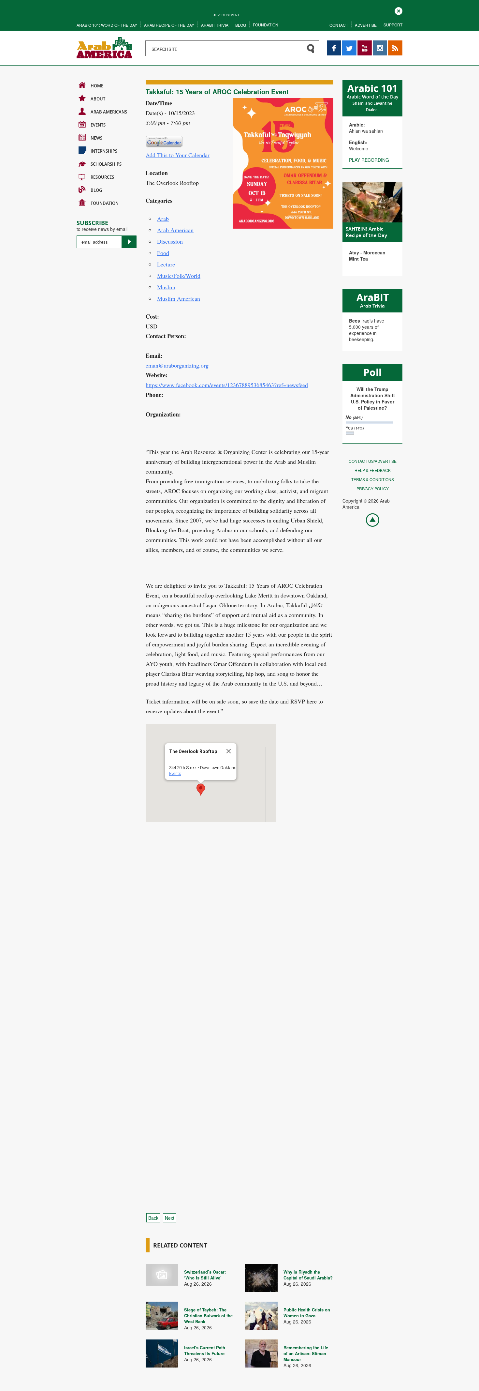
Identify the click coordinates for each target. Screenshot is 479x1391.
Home (97, 86)
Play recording (369, 160)
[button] (200, 789)
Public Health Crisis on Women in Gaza (306, 1313)
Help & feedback (373, 470)
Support (393, 24)
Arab (163, 218)
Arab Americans (109, 112)
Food (163, 253)
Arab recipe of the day (169, 25)
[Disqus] (239, 943)
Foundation (265, 24)
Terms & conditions (372, 479)
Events (98, 125)
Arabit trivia (214, 25)
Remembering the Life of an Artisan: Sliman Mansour (305, 1353)
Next (169, 1218)
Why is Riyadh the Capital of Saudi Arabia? (308, 1275)
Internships (104, 151)
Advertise (366, 25)
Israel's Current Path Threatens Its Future (204, 1350)
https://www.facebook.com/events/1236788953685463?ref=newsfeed (227, 385)
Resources (102, 177)
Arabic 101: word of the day (107, 25)
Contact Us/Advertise (373, 461)
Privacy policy (372, 488)
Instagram (380, 43)
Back (153, 1218)
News (96, 138)
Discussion (170, 241)
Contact (338, 25)
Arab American (175, 230)
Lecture (166, 264)
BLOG (96, 190)
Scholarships (106, 164)
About (98, 99)
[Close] (229, 751)
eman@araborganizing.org (177, 365)
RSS (392, 43)
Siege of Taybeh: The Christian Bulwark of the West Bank (208, 1315)
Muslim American (178, 298)
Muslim (166, 287)
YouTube (364, 43)
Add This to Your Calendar (178, 155)
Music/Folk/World (178, 276)
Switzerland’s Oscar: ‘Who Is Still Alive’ (205, 1275)
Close (398, 10)
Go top (369, 519)
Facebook (334, 43)
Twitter (349, 43)
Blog (240, 25)
